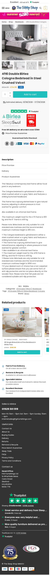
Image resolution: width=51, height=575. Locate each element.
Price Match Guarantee (12, 448)
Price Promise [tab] (8, 165)
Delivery (5, 438)
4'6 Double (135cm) (24, 289)
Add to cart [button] (22, 352)
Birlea (27, 293)
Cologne (41, 291)
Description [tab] (7, 159)
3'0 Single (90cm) (11, 340)
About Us (6, 432)
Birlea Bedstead (30, 291)
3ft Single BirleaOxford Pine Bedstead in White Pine (20, 343)
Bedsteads (19, 22)
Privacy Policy (7, 457)
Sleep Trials (7, 451)
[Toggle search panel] (40, 8)
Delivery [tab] (5, 171)
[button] (45, 8)
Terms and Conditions (11, 461)
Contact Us (7, 428)
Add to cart (30, 94)
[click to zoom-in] (25, 42)
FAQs (4, 454)
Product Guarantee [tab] (11, 176)
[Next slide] (43, 42)
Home (4, 22)
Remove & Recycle (10, 444)
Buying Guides (8, 435)
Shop (11, 22)
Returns (5, 441)
